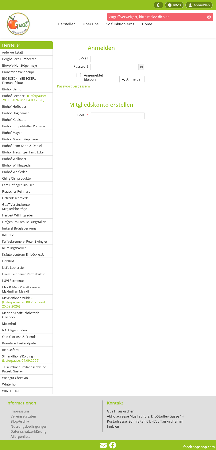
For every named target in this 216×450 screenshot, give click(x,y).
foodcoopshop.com (199, 447)
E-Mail (83, 58)
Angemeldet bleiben (93, 77)
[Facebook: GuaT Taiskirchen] (112, 446)
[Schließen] (209, 16)
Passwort (80, 66)
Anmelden (134, 79)
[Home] (26, 24)
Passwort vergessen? (73, 86)
